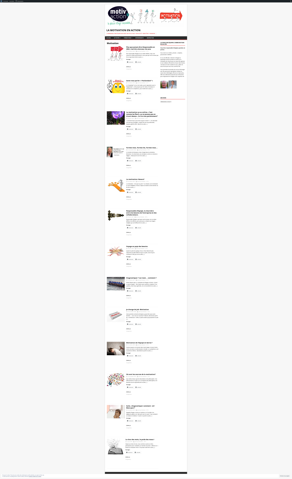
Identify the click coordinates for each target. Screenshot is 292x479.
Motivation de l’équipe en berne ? (139, 343)
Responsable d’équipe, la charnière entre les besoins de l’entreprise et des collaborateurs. (141, 213)
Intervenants (139, 38)
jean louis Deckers (141, 51)
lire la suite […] (139, 57)
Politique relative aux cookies (35, 476)
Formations (127, 38)
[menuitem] (1, 1)
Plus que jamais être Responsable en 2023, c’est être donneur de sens (140, 48)
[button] (164, 85)
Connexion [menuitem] (5, 1)
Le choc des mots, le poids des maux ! (139, 439)
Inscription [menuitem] (11, 1)
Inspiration (150, 38)
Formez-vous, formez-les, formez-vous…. (142, 148)
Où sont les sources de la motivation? (141, 374)
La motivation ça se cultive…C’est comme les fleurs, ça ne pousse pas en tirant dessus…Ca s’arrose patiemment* (142, 114)
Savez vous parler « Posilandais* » (139, 81)
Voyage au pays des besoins (137, 246)
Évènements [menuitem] (20, 1)
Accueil (108, 38)
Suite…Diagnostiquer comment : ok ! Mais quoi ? (140, 407)
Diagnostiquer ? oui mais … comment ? (141, 278)
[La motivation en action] (144, 26)
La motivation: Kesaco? (135, 179)
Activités (116, 38)
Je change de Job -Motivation (137, 309)
